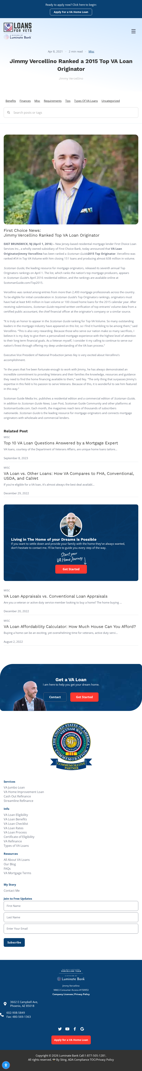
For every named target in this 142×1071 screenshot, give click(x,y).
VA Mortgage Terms (17, 873)
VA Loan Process (15, 832)
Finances (25, 101)
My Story (10, 884)
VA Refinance (13, 841)
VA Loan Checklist (16, 824)
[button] (60, 1029)
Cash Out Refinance (17, 796)
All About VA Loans (17, 860)
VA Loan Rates (13, 828)
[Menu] (133, 31)
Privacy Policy (82, 994)
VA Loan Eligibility (16, 815)
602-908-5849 (15, 1012)
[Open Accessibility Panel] (6, 1065)
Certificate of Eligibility (19, 837)
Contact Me (12, 891)
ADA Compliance (79, 1059)
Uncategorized (111, 101)
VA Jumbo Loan (14, 787)
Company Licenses (63, 994)
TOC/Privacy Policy (102, 1059)
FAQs (7, 869)
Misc (91, 51)
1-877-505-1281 (95, 1055)
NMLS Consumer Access (66, 990)
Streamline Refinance (18, 801)
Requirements (53, 101)
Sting (63, 1059)
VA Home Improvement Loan (24, 792)
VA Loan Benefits (15, 819)
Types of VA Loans (86, 101)
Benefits (11, 101)
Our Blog (10, 864)
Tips (67, 101)
